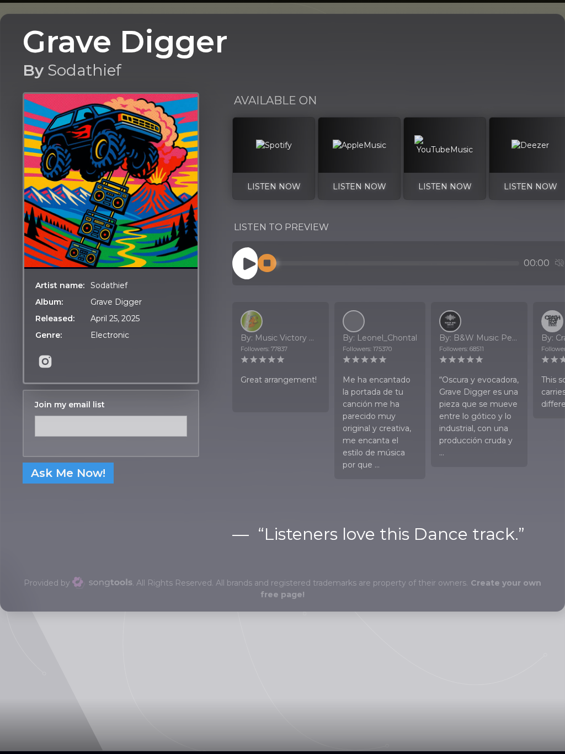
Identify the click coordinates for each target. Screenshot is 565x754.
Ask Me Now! (68, 473)
